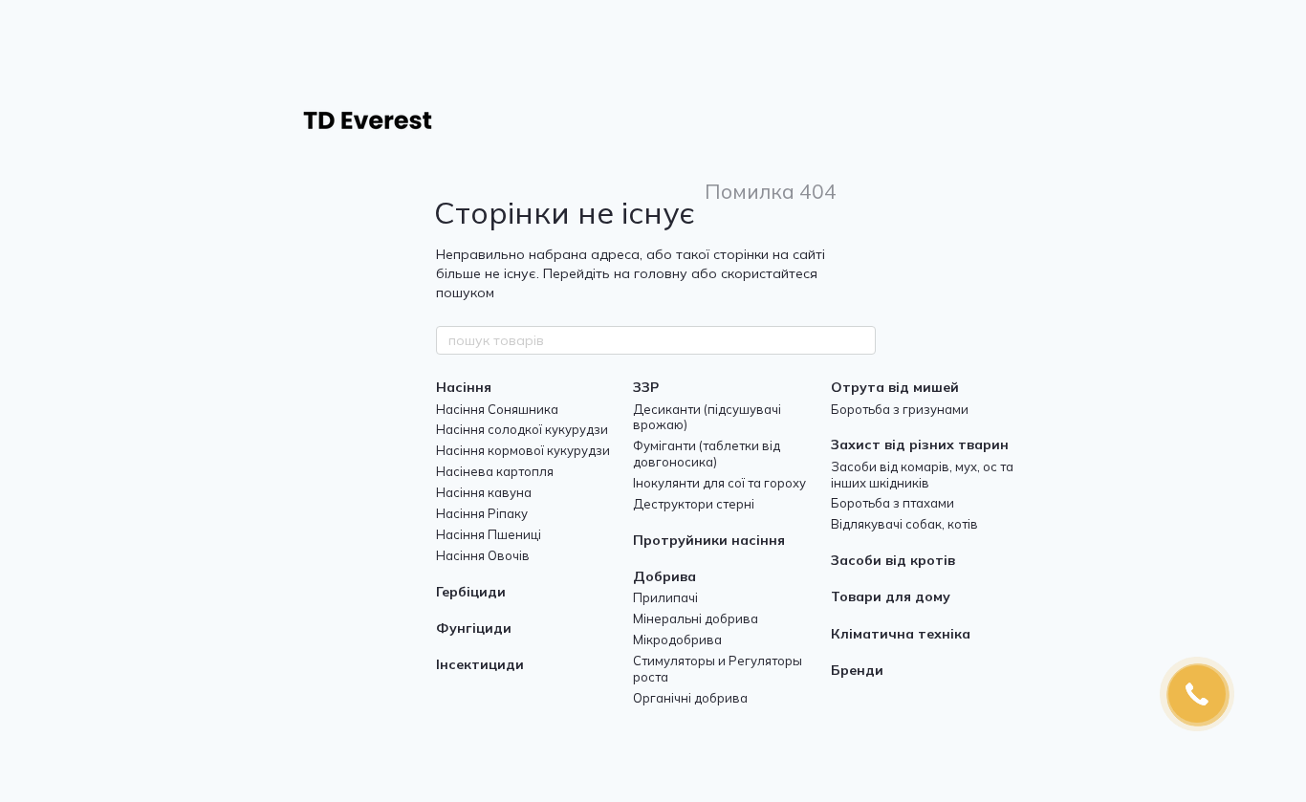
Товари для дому (890, 596)
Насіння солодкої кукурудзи (522, 429)
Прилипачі (665, 597)
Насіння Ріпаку (482, 513)
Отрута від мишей (895, 387)
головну (660, 273)
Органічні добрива (690, 697)
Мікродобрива (677, 639)
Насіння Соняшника (497, 409)
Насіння (463, 387)
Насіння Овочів (483, 555)
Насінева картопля (495, 471)
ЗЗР (646, 387)
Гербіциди (471, 591)
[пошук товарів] (860, 340)
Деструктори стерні (693, 503)
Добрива (664, 576)
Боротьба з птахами (892, 502)
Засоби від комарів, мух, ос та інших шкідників (922, 474)
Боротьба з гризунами (900, 409)
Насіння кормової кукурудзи (523, 450)
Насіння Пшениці (488, 534)
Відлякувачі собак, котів (904, 523)
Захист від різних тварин (920, 444)
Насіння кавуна (484, 492)
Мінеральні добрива (695, 618)
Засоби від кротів (893, 560)
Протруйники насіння (709, 540)
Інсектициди (480, 664)
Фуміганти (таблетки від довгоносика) (706, 453)
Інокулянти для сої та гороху (719, 482)
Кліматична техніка (900, 633)
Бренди (857, 670)
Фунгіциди (474, 628)
